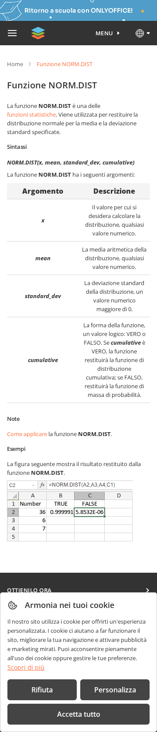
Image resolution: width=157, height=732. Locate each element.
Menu (104, 33)
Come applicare (27, 434)
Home (15, 64)
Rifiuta (42, 690)
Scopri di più (25, 667)
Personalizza (115, 690)
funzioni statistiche (31, 114)
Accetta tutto (78, 714)
